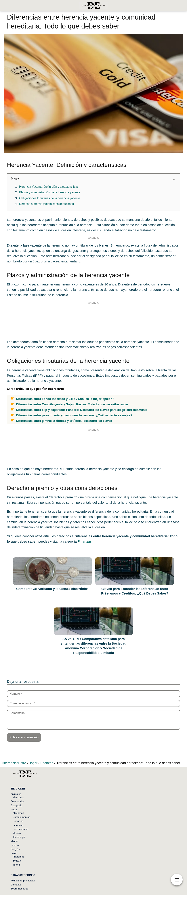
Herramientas (20, 829)
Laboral (15, 845)
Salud (14, 853)
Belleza (17, 860)
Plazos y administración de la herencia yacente (49, 192)
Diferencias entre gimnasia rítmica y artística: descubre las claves (64, 420)
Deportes (18, 820)
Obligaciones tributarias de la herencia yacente (49, 198)
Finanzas (18, 825)
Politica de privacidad (23, 880)
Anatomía (18, 856)
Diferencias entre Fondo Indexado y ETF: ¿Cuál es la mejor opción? (65, 398)
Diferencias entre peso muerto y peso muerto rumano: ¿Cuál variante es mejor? (74, 415)
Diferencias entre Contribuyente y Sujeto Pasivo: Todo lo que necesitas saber (72, 404)
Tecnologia (19, 837)
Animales (16, 793)
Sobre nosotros (19, 888)
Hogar (14, 809)
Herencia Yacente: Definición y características (49, 186)
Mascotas (18, 797)
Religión (15, 849)
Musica (17, 833)
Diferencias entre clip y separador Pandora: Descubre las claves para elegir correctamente (81, 409)
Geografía (16, 805)
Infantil (16, 864)
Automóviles (18, 801)
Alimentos (18, 812)
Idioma (14, 841)
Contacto (16, 884)
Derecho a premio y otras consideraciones (46, 203)
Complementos (21, 816)
